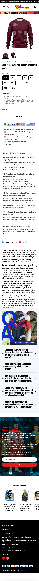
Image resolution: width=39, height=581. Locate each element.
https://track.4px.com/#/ (11, 169)
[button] (4, 7)
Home (4, 62)
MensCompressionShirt (11, 570)
